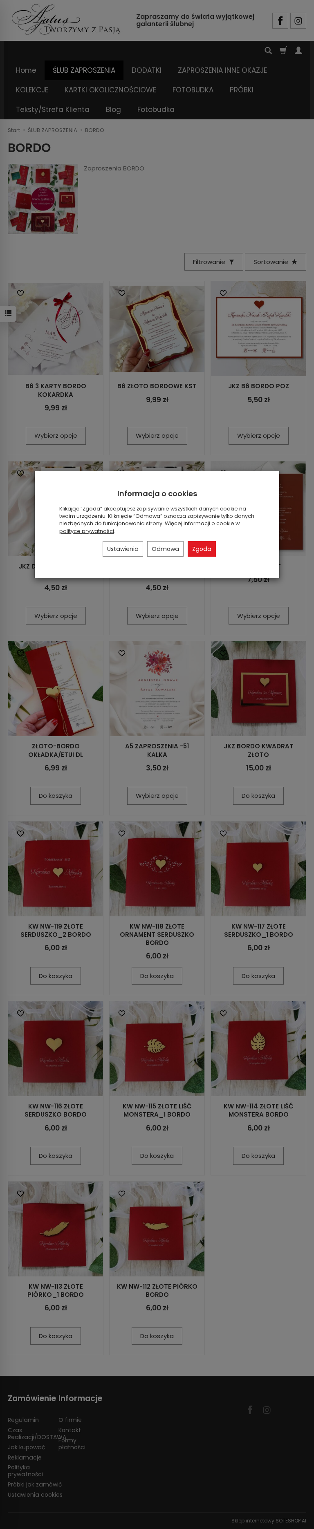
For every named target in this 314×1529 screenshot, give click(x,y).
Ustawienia (123, 549)
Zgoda (201, 549)
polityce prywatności (86, 531)
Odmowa (165, 549)
